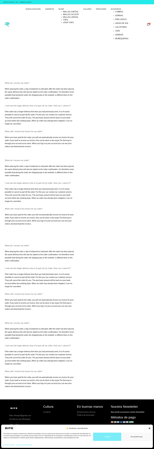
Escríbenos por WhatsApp (19, 419)
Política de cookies (9, 445)
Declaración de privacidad (24, 445)
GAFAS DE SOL (121, 23)
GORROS (119, 35)
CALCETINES (121, 27)
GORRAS (119, 15)
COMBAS (119, 12)
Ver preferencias (137, 437)
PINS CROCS (121, 19)
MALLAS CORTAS (70, 12)
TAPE (117, 31)
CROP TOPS (68, 22)
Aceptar (107, 437)
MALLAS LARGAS (70, 17)
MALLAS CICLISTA (71, 14)
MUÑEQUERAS (121, 39)
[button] (149, 428)
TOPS (65, 20)
